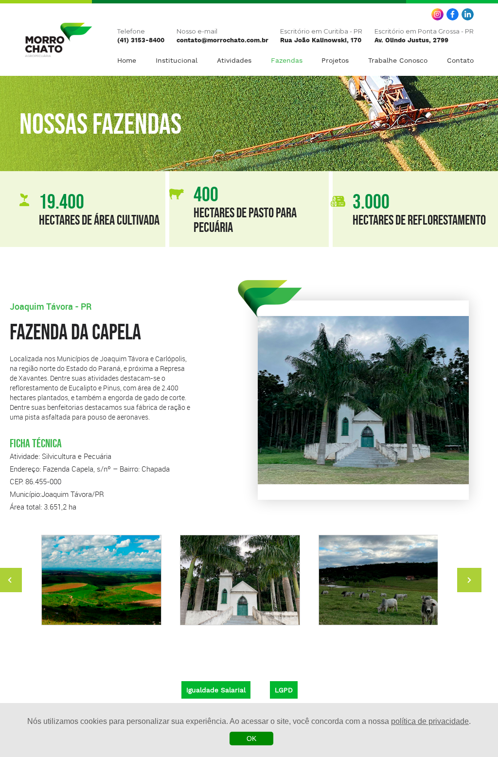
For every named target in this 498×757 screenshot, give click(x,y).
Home (126, 60)
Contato (460, 60)
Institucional (176, 60)
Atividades (234, 60)
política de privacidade (430, 721)
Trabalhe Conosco (397, 60)
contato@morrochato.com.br (222, 40)
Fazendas (286, 60)
